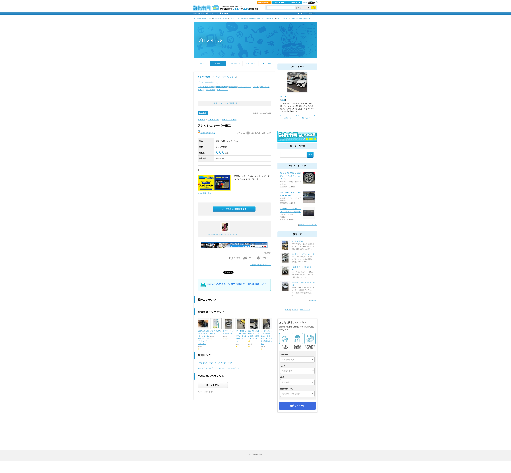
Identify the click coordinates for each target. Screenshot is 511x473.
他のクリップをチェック (308, 225)
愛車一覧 (313, 300)
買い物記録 (210, 90)
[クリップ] (266, 133)
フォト (256, 87)
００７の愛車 (204, 77)
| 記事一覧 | (234, 103)
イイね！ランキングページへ (260, 265)
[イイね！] (241, 133)
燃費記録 (233, 87)
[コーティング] (234, 247)
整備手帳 (252, 18)
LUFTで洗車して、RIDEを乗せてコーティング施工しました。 (241, 336)
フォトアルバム (234, 63)
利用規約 (295, 310)
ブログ (201, 63)
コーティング (269, 18)
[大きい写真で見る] (204, 193)
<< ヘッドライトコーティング (219, 103)
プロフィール (210, 40)
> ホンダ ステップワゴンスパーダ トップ (215, 363)
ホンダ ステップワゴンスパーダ (223, 77)
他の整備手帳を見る (207, 133)
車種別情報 (217, 18)
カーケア (260, 18)
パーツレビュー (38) (206, 87)
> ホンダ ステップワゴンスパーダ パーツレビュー (218, 368)
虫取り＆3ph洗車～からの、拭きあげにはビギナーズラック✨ (253, 336)
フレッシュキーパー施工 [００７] (302, 18)
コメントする (212, 385)
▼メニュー (267, 63)
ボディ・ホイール (282, 18)
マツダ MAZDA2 (297, 241)
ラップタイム (250, 63)
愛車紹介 (218, 63)
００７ (283, 96)
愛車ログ (213, 82)
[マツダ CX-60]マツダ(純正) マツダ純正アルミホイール (290, 176)
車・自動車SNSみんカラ (202, 18)
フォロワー (306, 118)
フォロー (288, 118)
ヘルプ (305, 2)
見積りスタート (297, 405)
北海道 (283, 100)
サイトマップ (305, 310)
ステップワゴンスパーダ (238, 18)
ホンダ (225, 18)
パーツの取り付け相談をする (234, 209)
